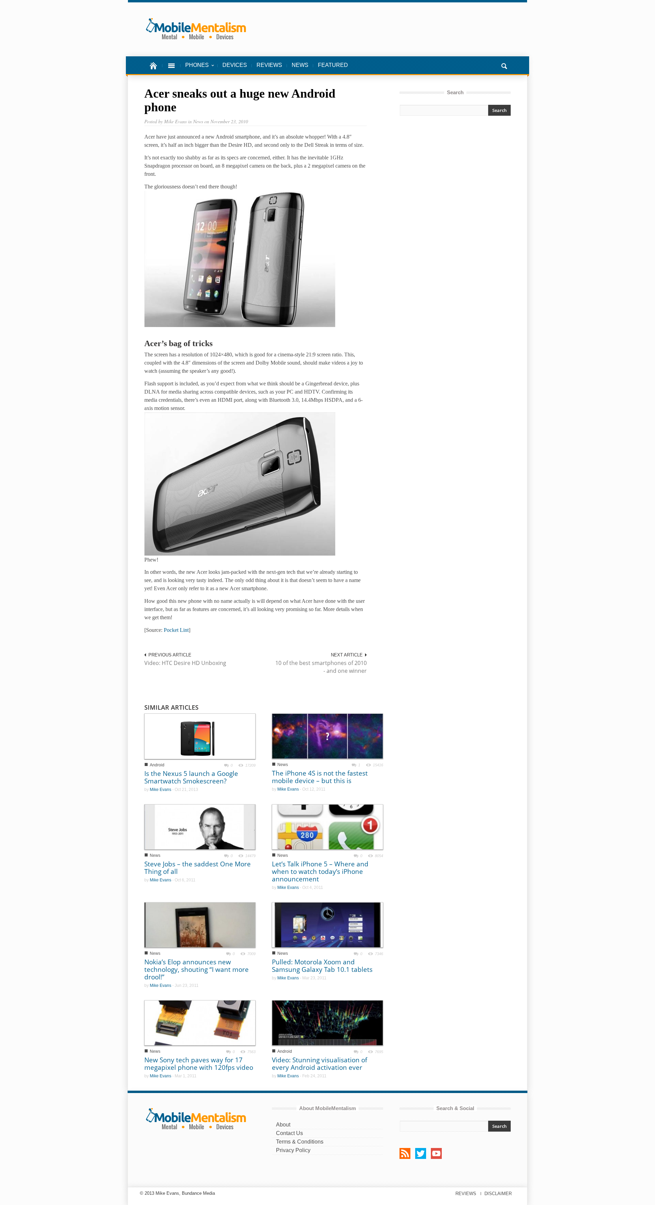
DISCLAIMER (498, 1193)
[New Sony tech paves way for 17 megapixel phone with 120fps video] (200, 1022)
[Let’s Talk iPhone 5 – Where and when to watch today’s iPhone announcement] (327, 826)
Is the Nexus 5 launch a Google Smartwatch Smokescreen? (191, 777)
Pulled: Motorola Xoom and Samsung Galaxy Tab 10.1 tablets (322, 966)
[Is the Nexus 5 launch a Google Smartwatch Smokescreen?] (200, 736)
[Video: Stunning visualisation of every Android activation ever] (327, 1022)
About (283, 1125)
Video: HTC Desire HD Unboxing (185, 663)
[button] (504, 65)
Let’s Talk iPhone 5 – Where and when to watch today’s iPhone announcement (320, 871)
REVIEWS (269, 65)
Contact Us (289, 1133)
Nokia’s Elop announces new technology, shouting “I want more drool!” (196, 969)
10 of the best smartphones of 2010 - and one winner (321, 667)
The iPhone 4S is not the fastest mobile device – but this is (320, 777)
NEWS (300, 65)
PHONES (194, 68)
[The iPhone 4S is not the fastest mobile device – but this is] (327, 736)
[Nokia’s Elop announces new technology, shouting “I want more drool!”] (200, 924)
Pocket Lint (176, 630)
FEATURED (333, 65)
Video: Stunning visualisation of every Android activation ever (319, 1063)
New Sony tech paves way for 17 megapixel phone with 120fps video (198, 1063)
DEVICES (234, 65)
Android (157, 765)
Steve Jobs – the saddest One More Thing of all (197, 868)
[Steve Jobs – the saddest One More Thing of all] (200, 826)
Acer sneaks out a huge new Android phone (239, 100)
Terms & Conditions (299, 1142)
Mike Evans (160, 789)
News (282, 764)
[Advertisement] (455, 181)
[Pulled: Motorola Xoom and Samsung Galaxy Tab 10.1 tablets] (327, 924)
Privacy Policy (293, 1150)
